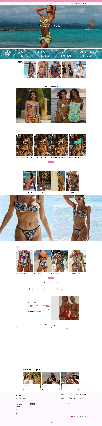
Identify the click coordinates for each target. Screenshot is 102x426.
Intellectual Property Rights (63, 404)
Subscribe (32, 404)
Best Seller (82, 124)
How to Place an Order (70, 401)
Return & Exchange (70, 398)
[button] (16, 3)
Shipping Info (69, 397)
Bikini (74, 398)
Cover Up (81, 398)
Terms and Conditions (62, 400)
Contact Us (62, 397)
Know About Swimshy (73, 316)
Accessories (82, 401)
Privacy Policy (63, 398)
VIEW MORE (51, 277)
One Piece (75, 397)
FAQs (68, 403)
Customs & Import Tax (63, 402)
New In (48, 124)
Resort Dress (82, 397)
